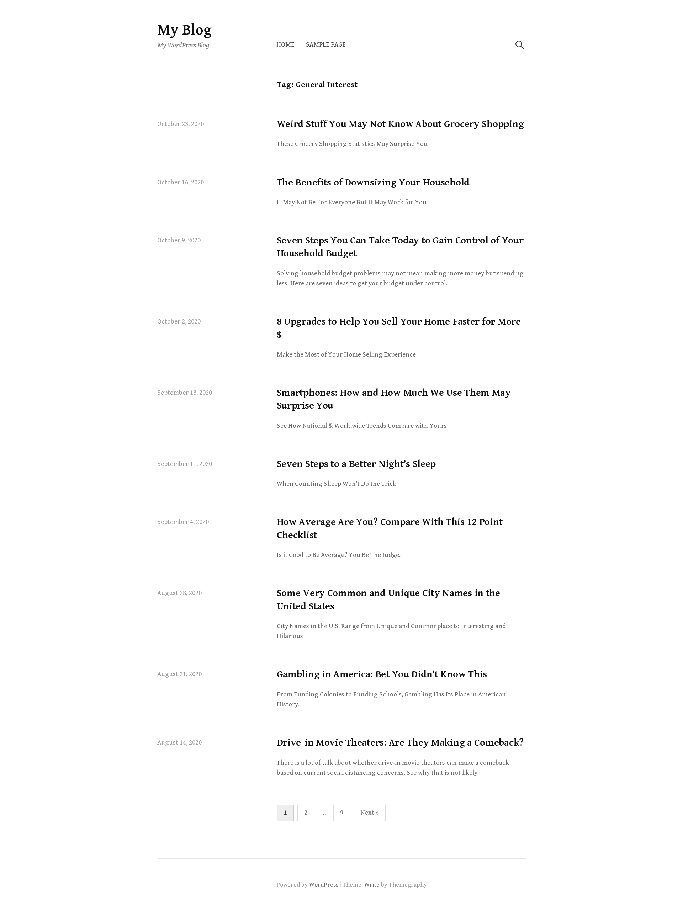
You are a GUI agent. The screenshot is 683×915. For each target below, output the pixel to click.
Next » (369, 812)
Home (285, 44)
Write (372, 884)
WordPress (323, 884)
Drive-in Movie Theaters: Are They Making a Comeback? (400, 742)
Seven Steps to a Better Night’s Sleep (356, 464)
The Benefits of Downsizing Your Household (373, 182)
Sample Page (326, 44)
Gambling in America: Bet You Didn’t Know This (382, 674)
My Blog (185, 30)
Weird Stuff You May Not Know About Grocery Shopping (400, 124)
